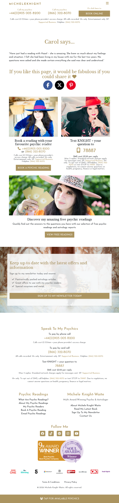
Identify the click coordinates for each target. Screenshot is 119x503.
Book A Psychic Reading (33, 168)
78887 (89, 150)
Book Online (94, 14)
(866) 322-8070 (59, 13)
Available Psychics (61, 499)
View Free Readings (59, 235)
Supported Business (47, 22)
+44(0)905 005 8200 (24, 13)
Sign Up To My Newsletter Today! (60, 296)
